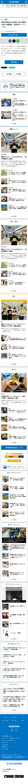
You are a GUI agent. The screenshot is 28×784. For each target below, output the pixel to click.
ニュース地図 (4, 19)
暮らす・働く (24, 5)
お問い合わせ (5, 742)
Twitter (16, 730)
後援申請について (6, 746)
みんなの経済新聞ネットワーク (14, 764)
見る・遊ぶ (13, 5)
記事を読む (14, 62)
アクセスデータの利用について (8, 740)
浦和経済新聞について (7, 736)
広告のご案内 (5, 744)
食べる (8, 5)
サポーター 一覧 (14, 460)
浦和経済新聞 (14, 2)
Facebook (12, 730)
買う (18, 5)
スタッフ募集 (5, 749)
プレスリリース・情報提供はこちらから (10, 738)
